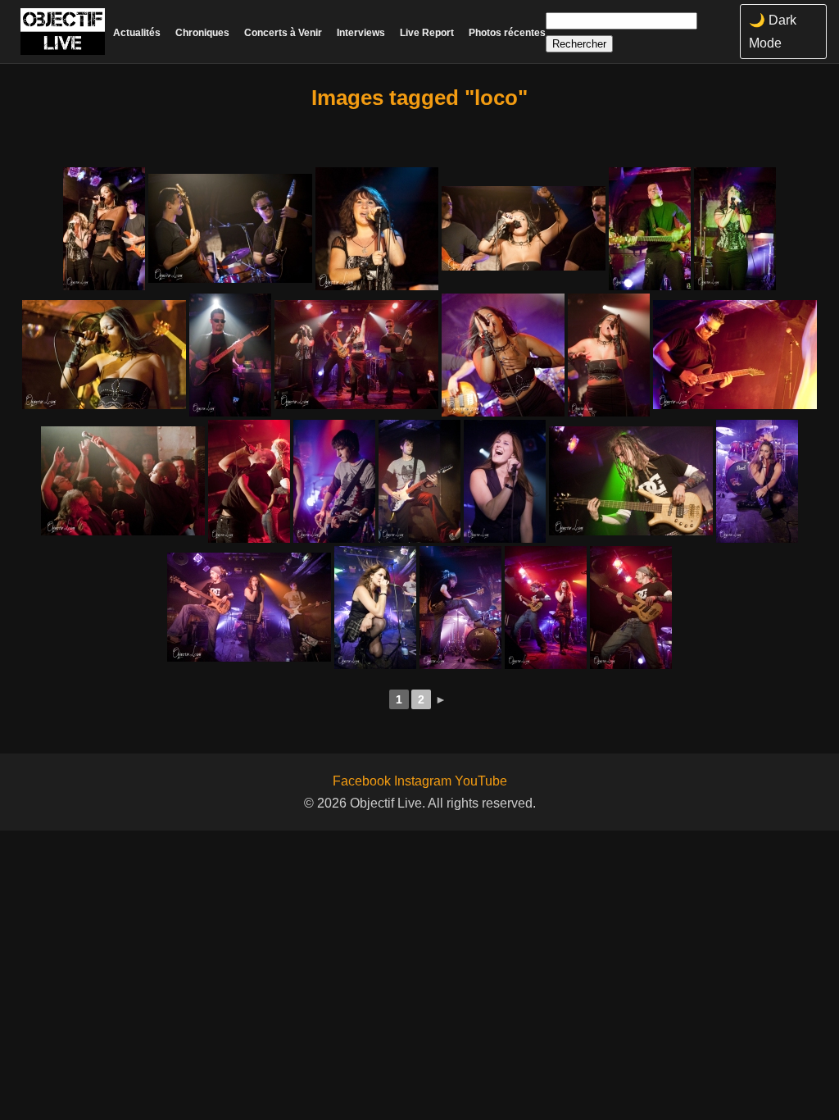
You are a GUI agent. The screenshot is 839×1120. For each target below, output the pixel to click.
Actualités (137, 33)
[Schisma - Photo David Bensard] (334, 481)
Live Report (427, 33)
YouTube (481, 781)
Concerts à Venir (283, 33)
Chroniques (202, 33)
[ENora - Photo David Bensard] (104, 228)
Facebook (362, 781)
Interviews (361, 33)
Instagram (422, 781)
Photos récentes (507, 33)
